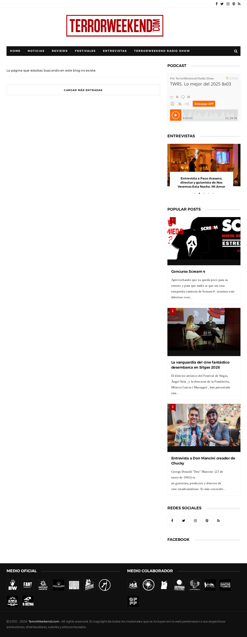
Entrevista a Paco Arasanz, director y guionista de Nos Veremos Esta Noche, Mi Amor (203, 182)
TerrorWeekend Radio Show (162, 51)
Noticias (36, 51)
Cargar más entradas (83, 90)
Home (15, 51)
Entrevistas (115, 51)
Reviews (60, 51)
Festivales (85, 51)
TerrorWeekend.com (43, 621)
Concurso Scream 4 (188, 271)
